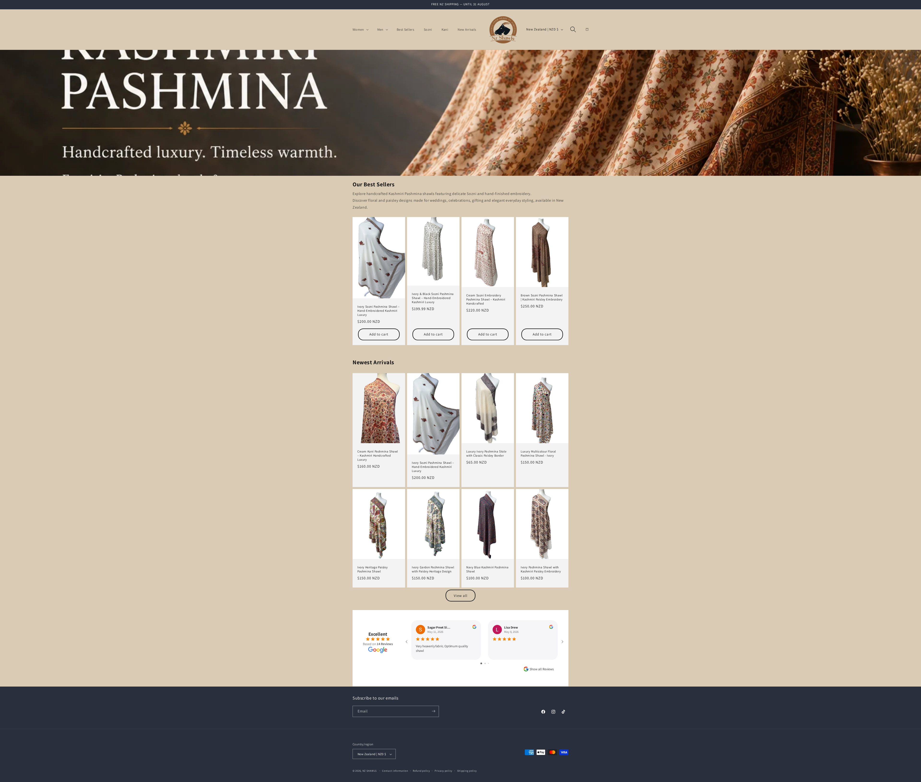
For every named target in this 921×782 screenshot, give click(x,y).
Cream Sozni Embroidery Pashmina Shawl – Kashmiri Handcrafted (485, 300)
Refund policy (421, 770)
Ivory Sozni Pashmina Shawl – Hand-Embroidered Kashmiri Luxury (378, 311)
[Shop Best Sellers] (460, 113)
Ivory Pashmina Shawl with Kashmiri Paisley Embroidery (541, 569)
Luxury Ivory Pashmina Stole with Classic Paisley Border (486, 454)
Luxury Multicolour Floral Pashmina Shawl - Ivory (538, 454)
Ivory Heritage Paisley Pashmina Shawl (372, 569)
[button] (360, 29)
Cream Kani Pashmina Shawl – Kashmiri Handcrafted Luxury (377, 456)
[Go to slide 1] (481, 663)
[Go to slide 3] (488, 663)
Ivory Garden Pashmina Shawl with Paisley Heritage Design (433, 569)
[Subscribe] (433, 711)
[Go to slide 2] (485, 663)
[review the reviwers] (474, 628)
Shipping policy (467, 770)
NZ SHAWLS (369, 771)
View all (460, 595)
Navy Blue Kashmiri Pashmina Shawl (487, 569)
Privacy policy (443, 770)
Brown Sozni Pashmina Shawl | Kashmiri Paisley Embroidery (542, 297)
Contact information (395, 770)
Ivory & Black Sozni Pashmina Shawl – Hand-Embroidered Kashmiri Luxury (433, 298)
